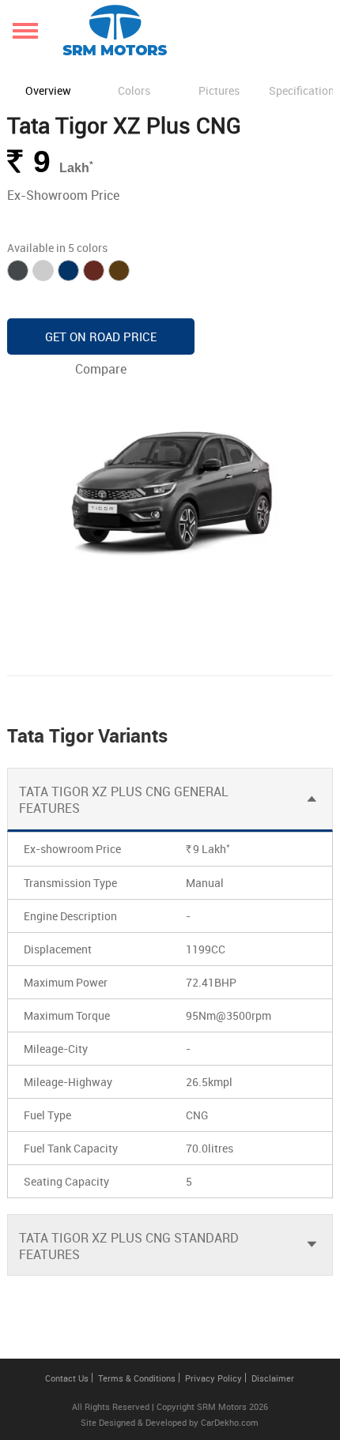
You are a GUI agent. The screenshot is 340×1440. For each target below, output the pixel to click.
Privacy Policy (213, 1378)
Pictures (219, 90)
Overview (48, 90)
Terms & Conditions (137, 1378)
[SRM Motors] (115, 30)
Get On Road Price (101, 336)
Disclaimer (272, 1378)
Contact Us (67, 1378)
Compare (101, 369)
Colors (134, 90)
